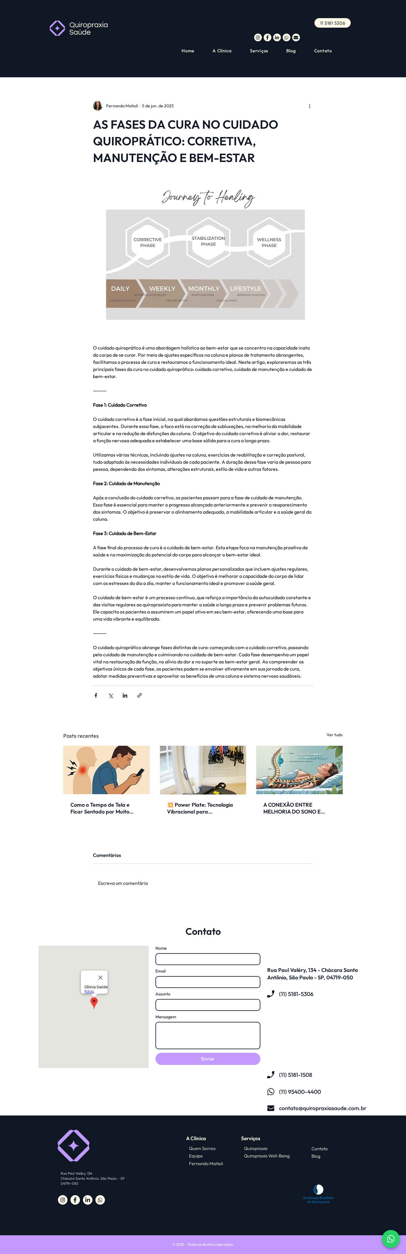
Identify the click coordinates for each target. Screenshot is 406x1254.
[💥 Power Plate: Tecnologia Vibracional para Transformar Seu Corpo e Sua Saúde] (203, 770)
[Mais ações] (309, 105)
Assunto (162, 994)
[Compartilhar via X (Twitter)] (110, 695)
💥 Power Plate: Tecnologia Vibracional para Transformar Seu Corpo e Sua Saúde (200, 808)
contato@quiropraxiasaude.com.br (322, 1108)
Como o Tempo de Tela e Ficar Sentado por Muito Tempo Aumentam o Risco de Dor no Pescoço (105, 808)
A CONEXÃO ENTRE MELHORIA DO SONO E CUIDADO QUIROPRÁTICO (296, 808)
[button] (264, 50)
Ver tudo (335, 734)
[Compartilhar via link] (139, 695)
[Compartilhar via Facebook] (96, 695)
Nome (161, 948)
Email (160, 971)
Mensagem (165, 1016)
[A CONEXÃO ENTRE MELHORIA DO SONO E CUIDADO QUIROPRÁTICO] (299, 770)
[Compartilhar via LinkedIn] (125, 695)
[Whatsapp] (391, 1239)
